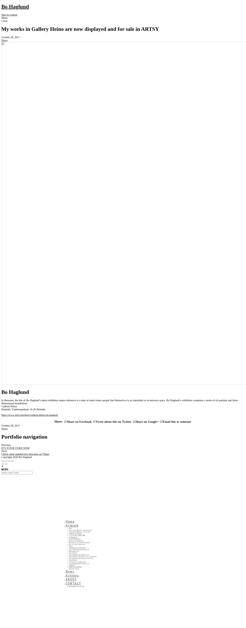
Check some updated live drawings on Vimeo (25, 454)
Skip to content (9, 14)
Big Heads (73, 560)
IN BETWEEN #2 (75, 539)
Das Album (73, 553)
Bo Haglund (15, 7)
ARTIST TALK (74, 569)
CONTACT (73, 583)
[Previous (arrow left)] (2, 464)
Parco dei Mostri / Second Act (80, 530)
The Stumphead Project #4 (79, 555)
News (4, 40)
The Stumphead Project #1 (79, 563)
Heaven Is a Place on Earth (79, 542)
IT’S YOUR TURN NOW (77, 535)
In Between (73, 537)
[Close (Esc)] (2, 461)
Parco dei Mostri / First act (79, 532)
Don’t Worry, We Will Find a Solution (83, 556)
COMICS (72, 565)
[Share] (6, 461)
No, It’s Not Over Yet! (77, 544)
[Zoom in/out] (12, 461)
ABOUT (71, 579)
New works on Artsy (76, 586)
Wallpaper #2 (74, 551)
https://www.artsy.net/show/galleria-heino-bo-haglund (29, 415)
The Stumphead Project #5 (79, 549)
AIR (70, 528)
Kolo (70, 546)
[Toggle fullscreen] (9, 461)
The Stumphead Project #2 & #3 (81, 558)
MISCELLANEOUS (75, 567)
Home (70, 521)
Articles (72, 576)
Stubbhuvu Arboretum (77, 548)
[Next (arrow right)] (6, 464)
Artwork (72, 526)
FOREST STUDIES (75, 534)
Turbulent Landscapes (77, 562)
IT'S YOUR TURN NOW (15, 448)
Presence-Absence (76, 541)
